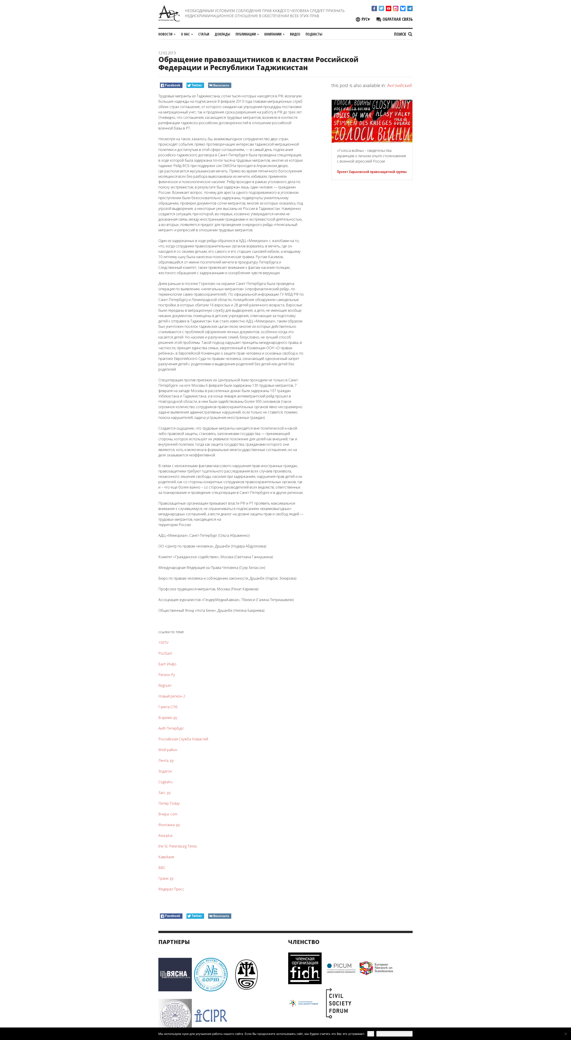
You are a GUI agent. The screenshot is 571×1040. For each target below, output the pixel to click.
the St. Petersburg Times (177, 846)
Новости (165, 34)
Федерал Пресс (171, 889)
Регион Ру (166, 674)
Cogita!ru (165, 781)
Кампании (273, 34)
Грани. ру (166, 878)
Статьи (203, 34)
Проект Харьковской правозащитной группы (372, 171)
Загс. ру (164, 792)
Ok (370, 1034)
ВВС (162, 867)
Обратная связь (397, 19)
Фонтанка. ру (169, 824)
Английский (399, 85)
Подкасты (314, 34)
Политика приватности (394, 1034)
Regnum (164, 685)
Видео (295, 34)
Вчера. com (167, 814)
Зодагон (165, 771)
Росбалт (165, 653)
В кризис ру (167, 717)
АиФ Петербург (171, 728)
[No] (565, 1034)
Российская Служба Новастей (183, 739)
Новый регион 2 (171, 696)
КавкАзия (166, 856)
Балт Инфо (167, 664)
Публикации (246, 34)
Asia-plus (165, 835)
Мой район (167, 749)
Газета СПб (168, 706)
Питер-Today (169, 803)
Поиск (400, 34)
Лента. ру (166, 760)
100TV (163, 642)
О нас (186, 34)
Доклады (222, 34)
